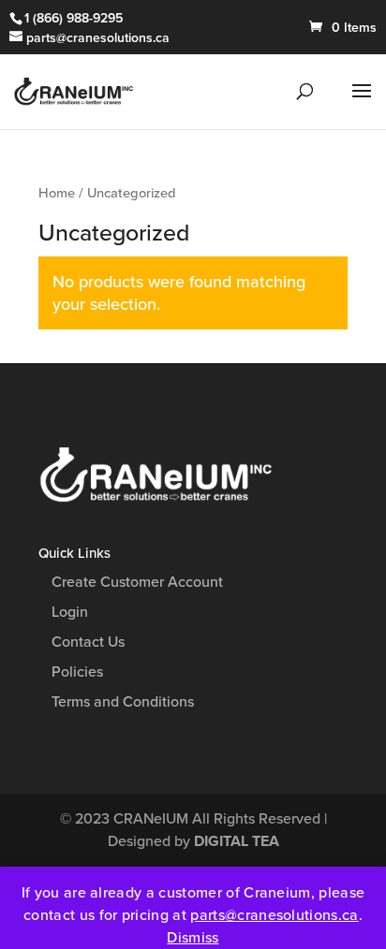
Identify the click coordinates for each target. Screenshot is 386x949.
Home (56, 193)
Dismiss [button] (192, 937)
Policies (77, 672)
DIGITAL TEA (236, 841)
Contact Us (88, 642)
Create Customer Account (137, 582)
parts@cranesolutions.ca (274, 915)
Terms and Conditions (123, 702)
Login (70, 612)
